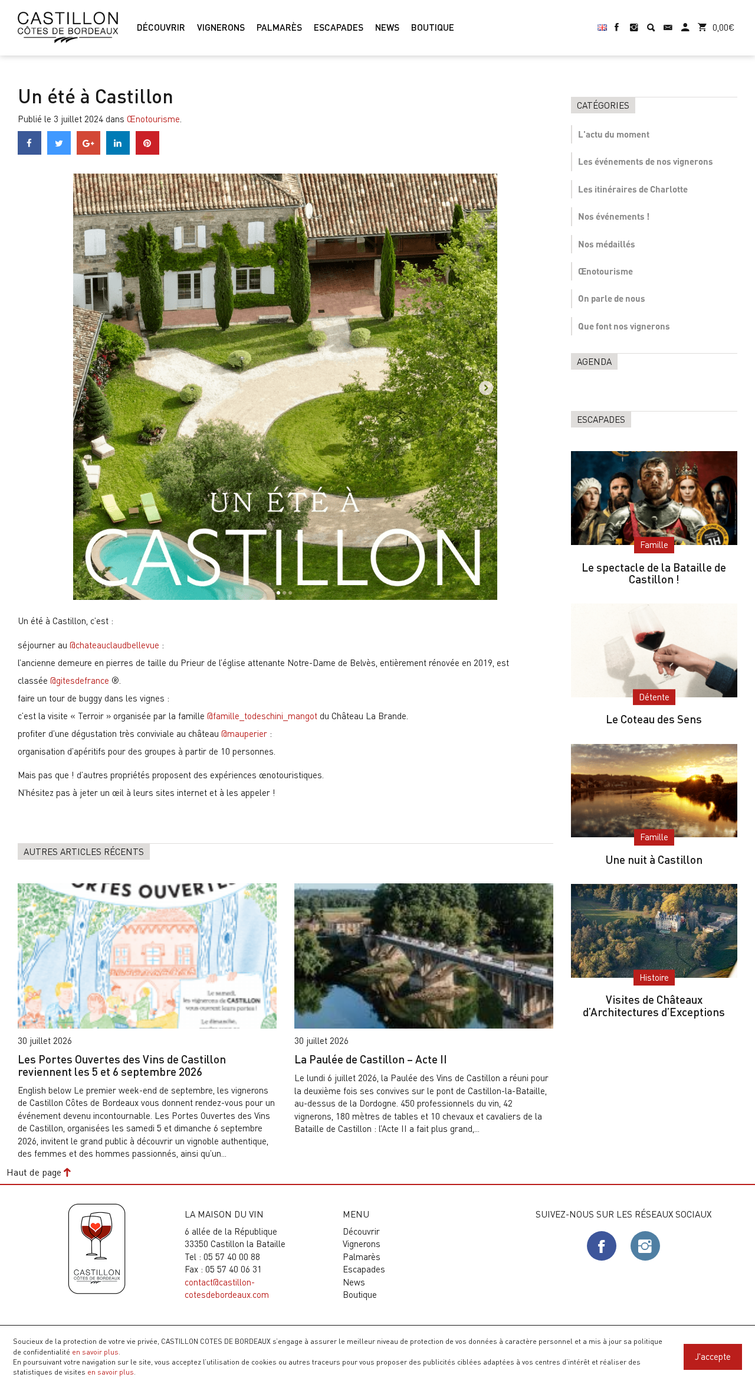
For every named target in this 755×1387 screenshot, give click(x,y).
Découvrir (361, 1231)
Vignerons (361, 1243)
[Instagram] (633, 22)
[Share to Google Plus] (88, 151)
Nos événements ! (613, 216)
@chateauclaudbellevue (114, 645)
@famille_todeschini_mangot (262, 716)
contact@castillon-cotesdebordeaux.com (227, 1288)
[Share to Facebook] (29, 151)
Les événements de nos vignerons (645, 161)
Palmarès (361, 1256)
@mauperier (244, 733)
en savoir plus (95, 1351)
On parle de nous (611, 298)
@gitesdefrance (79, 680)
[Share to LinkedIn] (118, 151)
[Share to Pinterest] (147, 151)
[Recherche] (651, 22)
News (354, 1282)
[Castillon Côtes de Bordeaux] (68, 26)
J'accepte (713, 1356)
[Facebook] (616, 22)
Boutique (360, 1294)
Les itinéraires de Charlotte (633, 189)
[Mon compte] (685, 22)
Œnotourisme (153, 119)
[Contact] (668, 22)
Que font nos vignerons (624, 326)
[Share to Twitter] (59, 151)
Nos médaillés (606, 244)
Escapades (364, 1269)
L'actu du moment (613, 134)
